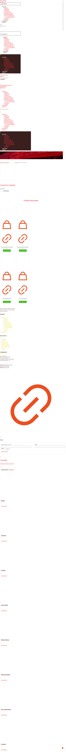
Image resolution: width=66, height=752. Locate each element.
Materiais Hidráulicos (8, 325)
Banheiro (5, 318)
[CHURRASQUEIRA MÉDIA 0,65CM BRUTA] (23, 210)
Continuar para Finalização (5, 463)
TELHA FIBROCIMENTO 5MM (7, 298)
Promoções (16, 162)
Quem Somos (4, 331)
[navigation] (33, 460)
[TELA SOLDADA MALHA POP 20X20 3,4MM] (7, 210)
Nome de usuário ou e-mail (6, 444)
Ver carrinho (12, 463)
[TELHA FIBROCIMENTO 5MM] (7, 261)
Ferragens (6, 321)
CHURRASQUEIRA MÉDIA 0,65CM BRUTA (23, 247)
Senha (36, 444)
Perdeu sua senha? (4, 451)
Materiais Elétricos (7, 323)
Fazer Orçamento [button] (6, 250)
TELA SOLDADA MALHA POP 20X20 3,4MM (7, 247)
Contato (3, 332)
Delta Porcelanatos (9, 327)
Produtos (3, 317)
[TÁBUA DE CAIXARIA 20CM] (23, 261)
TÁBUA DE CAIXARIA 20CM (23, 298)
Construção (6, 319)
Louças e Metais (7, 322)
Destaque (6, 330)
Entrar (2, 448)
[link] (31, 402)
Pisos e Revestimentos (8, 326)
